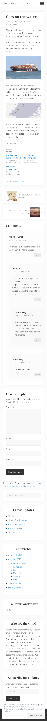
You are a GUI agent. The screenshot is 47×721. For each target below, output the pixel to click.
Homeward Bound (16, 532)
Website (9, 459)
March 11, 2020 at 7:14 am (24, 316)
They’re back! (13, 516)
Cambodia (17, 567)
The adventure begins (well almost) (13, 156)
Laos (15, 570)
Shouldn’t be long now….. (18, 520)
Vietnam (16, 579)
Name (9, 438)
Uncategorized (14, 587)
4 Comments (12, 24)
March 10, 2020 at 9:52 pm (21, 271)
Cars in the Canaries (17, 524)
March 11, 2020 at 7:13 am (21, 362)
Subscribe (12, 698)
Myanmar (17, 573)
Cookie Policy (8, 711)
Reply (38, 255)
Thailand (16, 576)
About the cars (19, 563)
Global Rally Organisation (17, 3)
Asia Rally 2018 (14, 559)
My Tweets (10, 610)
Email (9, 449)
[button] (42, 3)
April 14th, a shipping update (30, 156)
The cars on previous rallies (11, 168)
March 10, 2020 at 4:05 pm (18, 240)
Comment (11, 407)
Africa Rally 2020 (18, 181)
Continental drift (15, 528)
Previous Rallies (15, 583)
